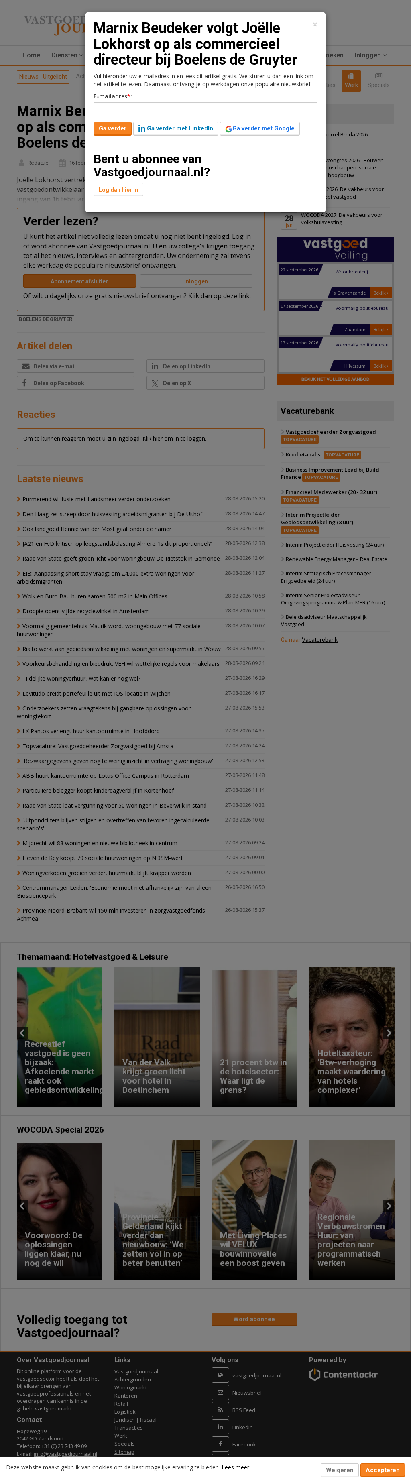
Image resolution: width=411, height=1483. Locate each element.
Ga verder (112, 128)
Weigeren (340, 1470)
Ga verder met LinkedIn (179, 128)
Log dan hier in (118, 190)
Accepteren (383, 1470)
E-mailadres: (113, 96)
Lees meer (235, 1467)
